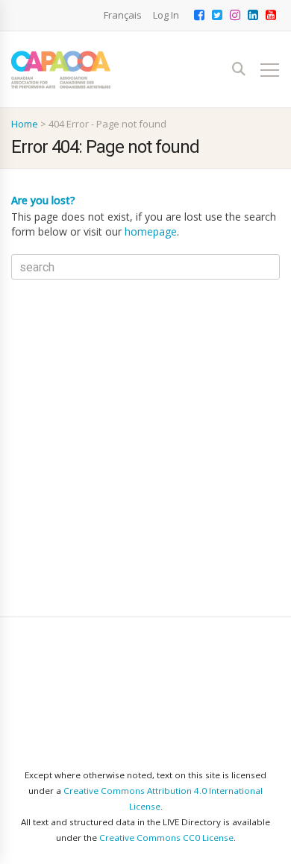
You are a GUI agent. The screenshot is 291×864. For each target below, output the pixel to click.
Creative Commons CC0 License (166, 837)
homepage (151, 231)
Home (24, 123)
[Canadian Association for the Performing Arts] (60, 70)
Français (123, 15)
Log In (166, 15)
